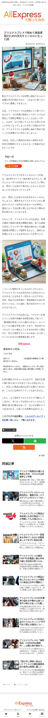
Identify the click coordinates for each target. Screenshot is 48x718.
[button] (43, 464)
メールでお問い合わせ (35, 710)
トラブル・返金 (10, 430)
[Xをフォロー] (13, 440)
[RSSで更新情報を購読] (24, 447)
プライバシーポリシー (13, 710)
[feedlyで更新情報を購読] (35, 440)
